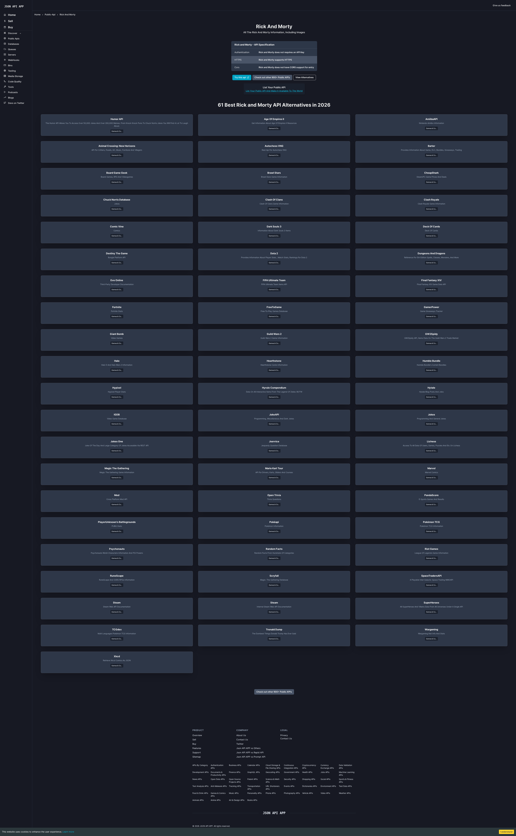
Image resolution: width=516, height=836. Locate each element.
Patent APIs (252, 779)
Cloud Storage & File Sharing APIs (273, 766)
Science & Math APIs (272, 780)
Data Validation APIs (345, 766)
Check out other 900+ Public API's (272, 77)
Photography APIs (292, 793)
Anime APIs (216, 800)
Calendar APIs (253, 765)
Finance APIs (234, 772)
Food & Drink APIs (200, 793)
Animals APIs (198, 800)
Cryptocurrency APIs (309, 766)
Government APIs (291, 772)
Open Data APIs (218, 779)
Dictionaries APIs (309, 786)
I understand (506, 831)
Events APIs (289, 786)
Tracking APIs (235, 786)
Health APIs (307, 772)
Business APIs (235, 765)
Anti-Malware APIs (219, 786)
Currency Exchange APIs (327, 766)
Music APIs (234, 793)
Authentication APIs (217, 766)
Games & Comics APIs (218, 794)
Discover (12, 33)
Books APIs (252, 800)
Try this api (240, 77)
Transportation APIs (253, 787)
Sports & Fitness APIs (346, 780)
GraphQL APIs (253, 772)
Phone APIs (271, 793)
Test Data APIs (345, 786)
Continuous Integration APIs (291, 766)
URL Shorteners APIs (272, 787)
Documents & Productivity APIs (218, 773)
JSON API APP (14, 6)
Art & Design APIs (236, 800)
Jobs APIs (325, 772)
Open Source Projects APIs (235, 780)
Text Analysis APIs (200, 786)
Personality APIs (254, 793)
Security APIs (290, 779)
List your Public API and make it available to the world (274, 90)
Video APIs (325, 793)
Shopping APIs (308, 779)
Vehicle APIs (307, 793)
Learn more (68, 831)
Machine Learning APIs (346, 773)
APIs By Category (200, 765)
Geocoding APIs (273, 772)
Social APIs (325, 779)
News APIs (197, 779)
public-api (50, 14)
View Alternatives (304, 77)
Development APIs (200, 772)
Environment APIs (328, 786)
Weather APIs (345, 793)
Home (37, 14)
